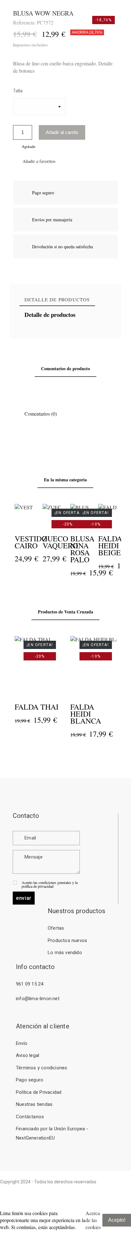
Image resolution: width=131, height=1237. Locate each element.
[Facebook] (103, 1191)
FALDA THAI (37, 707)
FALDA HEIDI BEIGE (110, 545)
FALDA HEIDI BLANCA (85, 714)
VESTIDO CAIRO (31, 542)
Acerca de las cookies (93, 1220)
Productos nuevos (67, 940)
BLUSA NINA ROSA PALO (82, 549)
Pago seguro (29, 1080)
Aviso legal (27, 1055)
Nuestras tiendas (34, 1104)
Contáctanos (30, 1117)
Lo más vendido (65, 952)
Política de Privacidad (38, 1092)
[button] (34, 161)
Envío (21, 1043)
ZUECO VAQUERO (60, 542)
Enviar (23, 898)
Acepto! (116, 1220)
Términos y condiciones (41, 1068)
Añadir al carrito (62, 132)
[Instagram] (122, 1191)
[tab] (57, 299)
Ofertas (56, 928)
